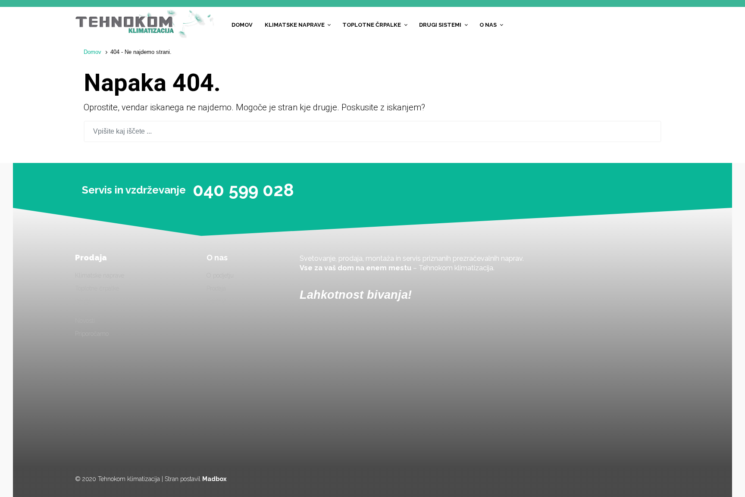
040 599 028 (243, 190)
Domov (92, 52)
